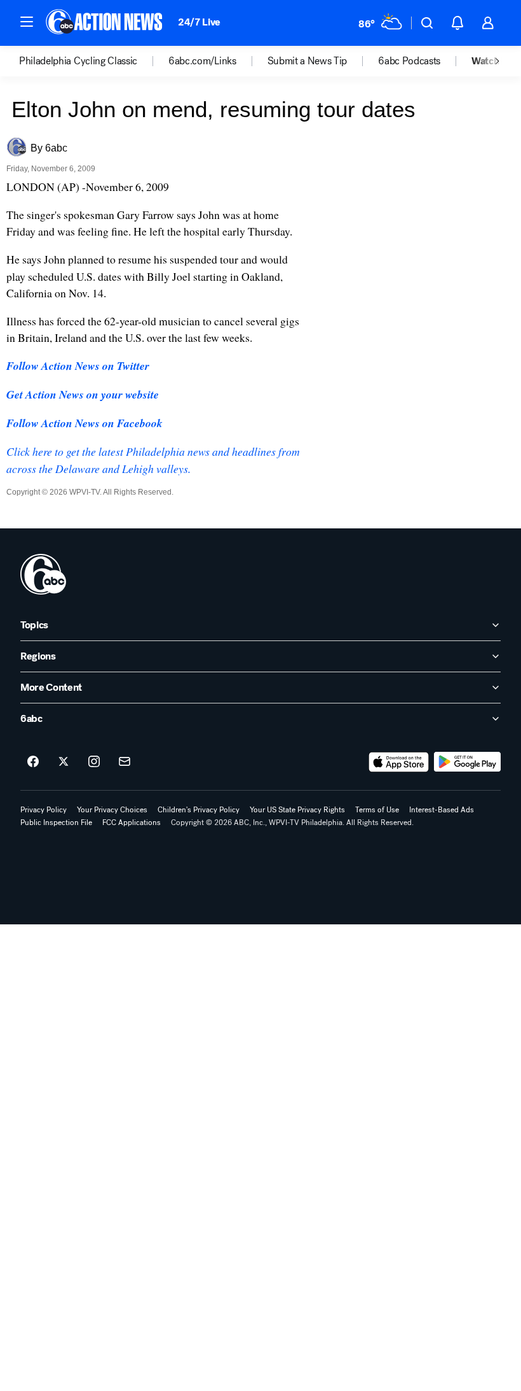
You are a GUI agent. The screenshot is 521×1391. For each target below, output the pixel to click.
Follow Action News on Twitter (77, 366)
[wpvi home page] (43, 574)
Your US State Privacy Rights (297, 810)
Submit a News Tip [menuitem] (307, 61)
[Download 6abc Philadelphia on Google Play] (467, 762)
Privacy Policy (43, 810)
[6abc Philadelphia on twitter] (63, 762)
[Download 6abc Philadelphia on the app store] (399, 762)
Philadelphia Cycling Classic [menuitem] (78, 61)
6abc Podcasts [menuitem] (409, 61)
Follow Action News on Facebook (84, 423)
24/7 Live (199, 22)
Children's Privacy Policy (199, 810)
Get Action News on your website (82, 394)
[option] (93, 61)
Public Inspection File (56, 822)
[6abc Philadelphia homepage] (105, 23)
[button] (26, 21)
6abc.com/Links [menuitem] (202, 61)
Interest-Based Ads (441, 810)
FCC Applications (131, 822)
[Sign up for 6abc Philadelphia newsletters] (124, 762)
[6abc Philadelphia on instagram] (94, 762)
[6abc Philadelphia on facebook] (33, 762)
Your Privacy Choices (112, 810)
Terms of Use (377, 810)
